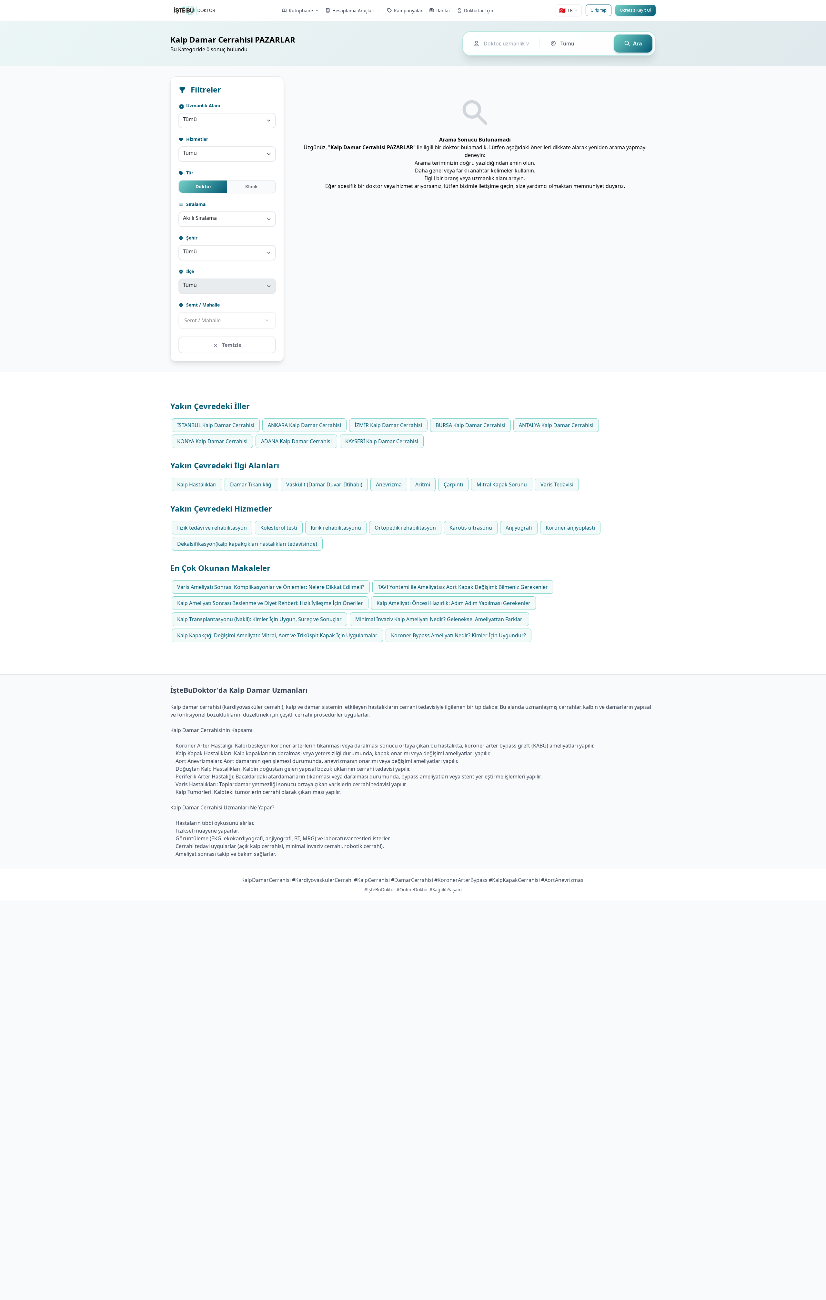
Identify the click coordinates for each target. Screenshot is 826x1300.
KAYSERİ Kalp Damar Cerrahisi (381, 441)
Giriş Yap (598, 10)
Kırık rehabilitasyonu (336, 527)
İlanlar (443, 10)
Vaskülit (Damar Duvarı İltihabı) (324, 484)
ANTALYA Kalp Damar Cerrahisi (556, 425)
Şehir (191, 238)
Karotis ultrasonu (470, 527)
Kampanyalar (408, 10)
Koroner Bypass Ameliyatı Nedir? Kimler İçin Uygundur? (458, 635)
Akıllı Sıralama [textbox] (200, 217)
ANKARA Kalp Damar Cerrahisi (304, 425)
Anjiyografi (519, 527)
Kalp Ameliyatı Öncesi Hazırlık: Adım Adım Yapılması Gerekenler (453, 603)
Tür (189, 173)
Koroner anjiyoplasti (570, 527)
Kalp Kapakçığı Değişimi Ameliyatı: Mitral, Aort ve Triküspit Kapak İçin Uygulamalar (277, 635)
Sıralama (195, 204)
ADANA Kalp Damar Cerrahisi (296, 441)
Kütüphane (301, 10)
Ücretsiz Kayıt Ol (635, 10)
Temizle (231, 344)
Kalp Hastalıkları (197, 484)
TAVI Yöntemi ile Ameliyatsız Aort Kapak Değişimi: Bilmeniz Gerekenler (463, 587)
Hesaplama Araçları (353, 10)
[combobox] (227, 120)
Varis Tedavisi (556, 484)
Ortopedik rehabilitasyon (405, 527)
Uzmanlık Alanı (202, 106)
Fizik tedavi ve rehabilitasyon (212, 527)
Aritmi (422, 484)
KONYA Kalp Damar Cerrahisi (212, 441)
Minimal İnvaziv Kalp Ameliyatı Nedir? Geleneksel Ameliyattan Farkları (439, 619)
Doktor (203, 186)
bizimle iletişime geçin (486, 186)
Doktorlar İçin (478, 10)
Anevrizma (389, 484)
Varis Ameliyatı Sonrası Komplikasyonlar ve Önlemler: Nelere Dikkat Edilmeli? (270, 587)
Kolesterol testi (278, 527)
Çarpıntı (453, 484)
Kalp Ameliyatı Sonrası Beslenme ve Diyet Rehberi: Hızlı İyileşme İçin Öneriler (270, 603)
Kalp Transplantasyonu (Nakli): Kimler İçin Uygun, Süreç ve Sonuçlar (259, 619)
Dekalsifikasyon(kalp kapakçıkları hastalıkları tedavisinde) (247, 543)
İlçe (189, 271)
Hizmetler (196, 139)
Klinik (251, 186)
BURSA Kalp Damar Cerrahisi (470, 425)
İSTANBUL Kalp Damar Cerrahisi (215, 425)
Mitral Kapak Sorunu (502, 484)
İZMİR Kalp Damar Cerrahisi (388, 425)
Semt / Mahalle (202, 305)
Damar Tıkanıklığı (251, 484)
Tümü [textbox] (190, 119)
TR (565, 10)
